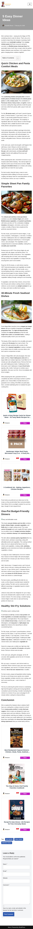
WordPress (22, 927)
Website (5, 878)
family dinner (18, 839)
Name (5, 864)
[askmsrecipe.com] (6, 4)
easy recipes (9, 839)
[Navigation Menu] (30, 4)
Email (5, 871)
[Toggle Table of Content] (17, 58)
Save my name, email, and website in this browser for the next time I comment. (14, 909)
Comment (6, 885)
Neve (9, 927)
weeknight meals (6, 842)
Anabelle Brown (9, 25)
